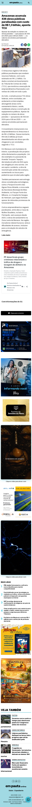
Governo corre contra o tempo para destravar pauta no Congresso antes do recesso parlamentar (16, 721)
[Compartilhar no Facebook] (22, 44)
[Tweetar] (25, 44)
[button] (28, 800)
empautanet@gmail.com (16, 795)
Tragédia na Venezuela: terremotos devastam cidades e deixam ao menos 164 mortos (16, 750)
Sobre (11, 789)
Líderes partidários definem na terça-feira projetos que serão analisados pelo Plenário (15, 735)
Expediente (18, 789)
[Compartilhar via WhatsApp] (28, 44)
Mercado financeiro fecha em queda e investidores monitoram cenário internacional (14, 765)
